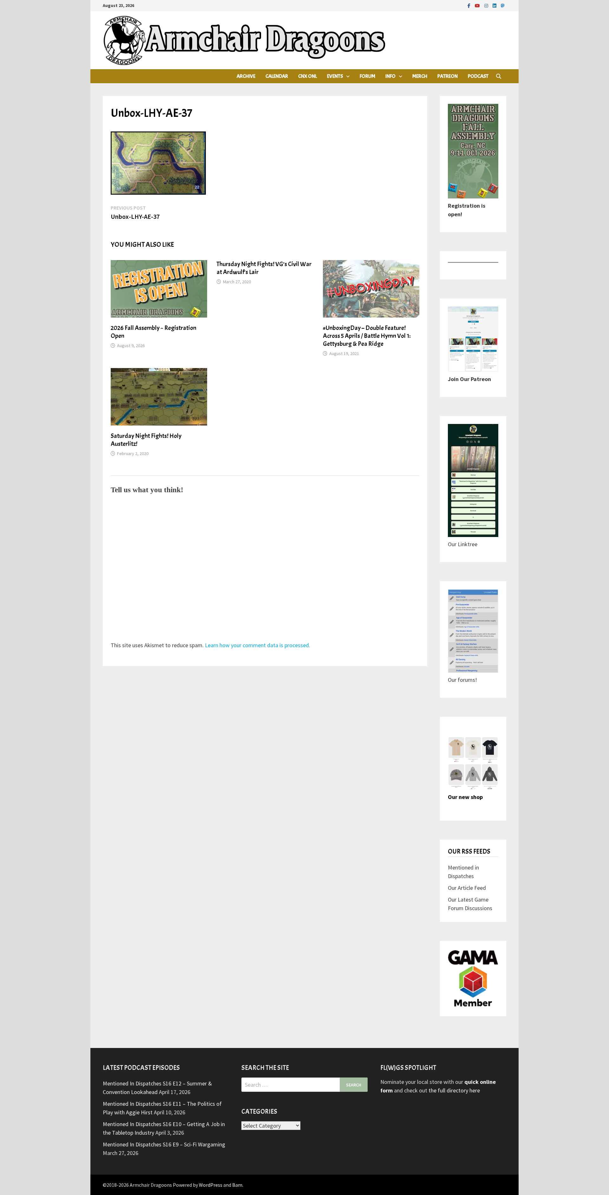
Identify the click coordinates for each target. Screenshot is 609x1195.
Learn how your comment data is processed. (257, 645)
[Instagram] (487, 5)
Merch (419, 76)
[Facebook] (469, 5)
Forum (367, 76)
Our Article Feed (467, 887)
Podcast (478, 76)
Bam (237, 1185)
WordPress (210, 1185)
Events (335, 76)
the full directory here (454, 1090)
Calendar (276, 76)
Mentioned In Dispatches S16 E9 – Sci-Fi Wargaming (164, 1144)
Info (390, 76)
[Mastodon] (502, 5)
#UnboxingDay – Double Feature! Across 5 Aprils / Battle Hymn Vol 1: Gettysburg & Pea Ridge (367, 336)
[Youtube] (478, 5)
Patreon (447, 76)
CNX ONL (307, 76)
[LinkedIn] (495, 5)
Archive (246, 76)
